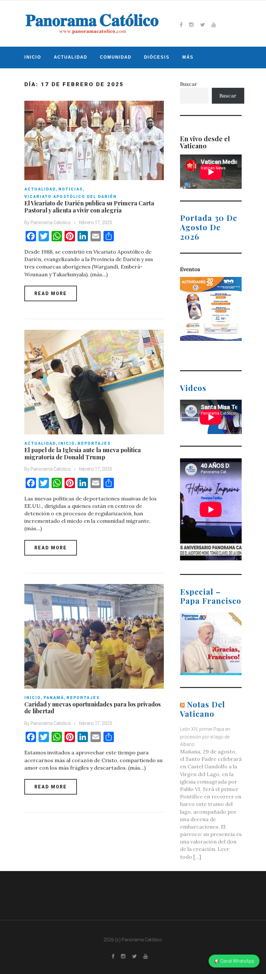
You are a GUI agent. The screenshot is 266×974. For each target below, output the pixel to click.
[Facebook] (181, 24)
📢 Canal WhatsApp (234, 961)
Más (188, 57)
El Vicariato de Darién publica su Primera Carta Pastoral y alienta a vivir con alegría (89, 206)
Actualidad (70, 57)
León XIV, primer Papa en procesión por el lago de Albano (205, 737)
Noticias (70, 189)
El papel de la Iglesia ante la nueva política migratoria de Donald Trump (82, 453)
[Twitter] (203, 24)
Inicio (32, 57)
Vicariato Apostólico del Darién (70, 196)
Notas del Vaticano (202, 709)
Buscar (188, 84)
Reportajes (94, 443)
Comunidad (115, 57)
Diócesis (157, 57)
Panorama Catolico (50, 222)
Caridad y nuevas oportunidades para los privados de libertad (92, 707)
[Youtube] (214, 24)
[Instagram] (191, 24)
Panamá (53, 697)
